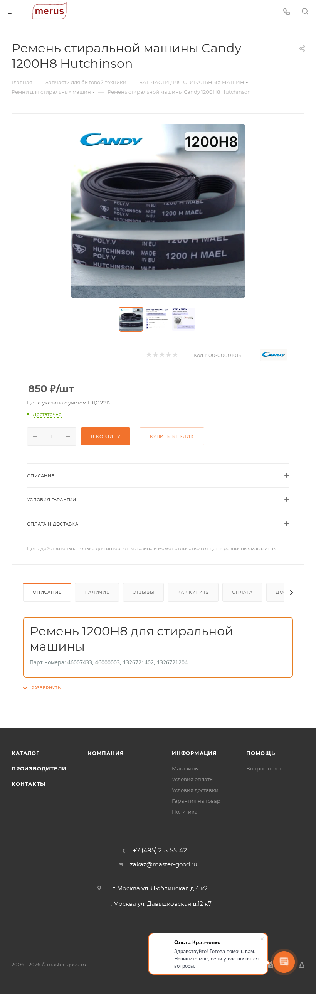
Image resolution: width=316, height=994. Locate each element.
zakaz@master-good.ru (163, 864)
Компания (106, 753)
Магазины (185, 768)
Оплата (242, 592)
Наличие (96, 592)
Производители (39, 768)
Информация (194, 753)
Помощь (260, 753)
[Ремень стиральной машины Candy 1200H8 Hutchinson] (158, 211)
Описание (47, 592)
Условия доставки (195, 790)
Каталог (26, 753)
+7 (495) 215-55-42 (160, 850)
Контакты (28, 784)
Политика (185, 812)
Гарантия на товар (196, 801)
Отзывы (144, 592)
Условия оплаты (192, 779)
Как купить (193, 592)
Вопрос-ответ (264, 768)
